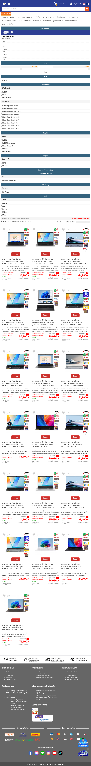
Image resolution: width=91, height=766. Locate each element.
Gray (5, 209)
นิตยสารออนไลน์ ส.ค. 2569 (44, 678)
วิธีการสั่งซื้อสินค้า (72, 672)
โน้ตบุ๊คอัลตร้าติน (20, 218)
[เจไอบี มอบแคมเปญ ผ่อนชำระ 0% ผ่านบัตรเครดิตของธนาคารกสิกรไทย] (27, 229)
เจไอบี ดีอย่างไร (11, 680)
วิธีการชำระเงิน (71, 676)
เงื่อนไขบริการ (61, 17)
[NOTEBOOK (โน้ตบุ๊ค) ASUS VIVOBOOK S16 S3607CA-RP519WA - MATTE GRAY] (75, 300)
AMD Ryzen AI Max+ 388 (12, 114)
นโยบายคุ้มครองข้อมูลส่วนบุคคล (46, 696)
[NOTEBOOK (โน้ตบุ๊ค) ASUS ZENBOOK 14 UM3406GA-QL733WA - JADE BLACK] (75, 422)
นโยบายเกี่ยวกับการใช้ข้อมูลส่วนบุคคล (45, 691)
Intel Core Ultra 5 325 (10, 123)
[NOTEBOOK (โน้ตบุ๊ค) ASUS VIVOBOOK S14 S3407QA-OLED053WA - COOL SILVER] (16, 544)
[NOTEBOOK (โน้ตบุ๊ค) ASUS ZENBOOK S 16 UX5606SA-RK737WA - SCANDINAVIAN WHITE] (75, 361)
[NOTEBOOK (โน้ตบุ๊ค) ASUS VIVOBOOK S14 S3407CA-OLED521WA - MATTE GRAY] (45, 239)
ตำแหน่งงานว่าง (41, 674)
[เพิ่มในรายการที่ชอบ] (4, 230)
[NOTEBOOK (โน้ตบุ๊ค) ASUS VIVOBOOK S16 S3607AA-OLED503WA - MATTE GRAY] (16, 300)
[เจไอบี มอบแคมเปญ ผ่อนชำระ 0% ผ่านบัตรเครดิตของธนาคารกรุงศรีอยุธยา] (27, 235)
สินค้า (7, 672)
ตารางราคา (50, 17)
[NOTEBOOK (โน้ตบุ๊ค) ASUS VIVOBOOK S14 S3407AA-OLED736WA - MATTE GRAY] (16, 239)
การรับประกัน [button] (73, 17)
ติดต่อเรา (9, 678)
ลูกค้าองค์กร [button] (57, 20)
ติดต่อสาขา (47, 20)
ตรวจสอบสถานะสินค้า (73, 674)
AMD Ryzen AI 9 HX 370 (12, 111)
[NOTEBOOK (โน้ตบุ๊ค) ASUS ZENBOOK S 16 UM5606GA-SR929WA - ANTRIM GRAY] (16, 605)
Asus (5, 80)
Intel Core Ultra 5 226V (11, 120)
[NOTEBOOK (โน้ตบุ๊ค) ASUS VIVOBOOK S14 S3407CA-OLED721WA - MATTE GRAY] (16, 422)
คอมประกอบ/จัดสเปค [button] (25, 17)
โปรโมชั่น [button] (39, 17)
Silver (5, 212)
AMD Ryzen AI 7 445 (10, 105)
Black (5, 203)
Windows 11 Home (10, 181)
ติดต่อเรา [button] (36, 20)
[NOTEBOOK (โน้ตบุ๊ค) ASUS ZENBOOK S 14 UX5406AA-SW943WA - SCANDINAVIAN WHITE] (45, 544)
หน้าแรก (5, 17)
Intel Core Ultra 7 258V (11, 128)
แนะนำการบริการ (25, 20)
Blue (4, 206)
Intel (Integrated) (9, 146)
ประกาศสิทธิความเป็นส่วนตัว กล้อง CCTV (46, 699)
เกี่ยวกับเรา (9, 676)
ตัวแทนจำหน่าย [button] (70, 20)
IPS (4, 163)
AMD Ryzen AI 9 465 (10, 108)
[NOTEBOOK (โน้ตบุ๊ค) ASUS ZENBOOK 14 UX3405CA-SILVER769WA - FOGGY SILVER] (75, 239)
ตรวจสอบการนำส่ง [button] (8, 20)
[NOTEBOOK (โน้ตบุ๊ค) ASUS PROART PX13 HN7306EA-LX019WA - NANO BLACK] (45, 422)
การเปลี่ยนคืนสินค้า (72, 678)
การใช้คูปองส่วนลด (72, 680)
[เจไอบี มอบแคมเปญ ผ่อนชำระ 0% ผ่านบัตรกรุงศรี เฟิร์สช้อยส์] (27, 238)
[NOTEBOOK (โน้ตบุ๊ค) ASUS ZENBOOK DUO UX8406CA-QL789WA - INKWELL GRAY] (45, 300)
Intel (4, 95)
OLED (5, 166)
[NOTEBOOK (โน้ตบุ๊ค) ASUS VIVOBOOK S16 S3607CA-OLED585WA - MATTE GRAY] (45, 361)
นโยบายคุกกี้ (40, 694)
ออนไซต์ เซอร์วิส (7, 24)
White (5, 215)
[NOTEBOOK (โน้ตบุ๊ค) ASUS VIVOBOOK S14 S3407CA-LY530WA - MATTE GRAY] (16, 361)
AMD (5, 92)
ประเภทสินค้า (45, 28)
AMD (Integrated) (9, 143)
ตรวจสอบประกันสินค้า (43, 676)
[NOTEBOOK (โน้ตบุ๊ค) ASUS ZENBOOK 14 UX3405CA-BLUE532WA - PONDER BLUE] (75, 483)
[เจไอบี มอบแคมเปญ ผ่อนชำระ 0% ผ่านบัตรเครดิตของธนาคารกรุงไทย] (27, 232)
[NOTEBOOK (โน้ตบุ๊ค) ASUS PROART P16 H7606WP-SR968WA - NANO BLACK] (75, 544)
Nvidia (5, 149)
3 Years (6, 192)
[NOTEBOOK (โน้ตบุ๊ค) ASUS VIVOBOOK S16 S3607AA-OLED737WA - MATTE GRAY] (16, 483)
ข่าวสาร (8, 674)
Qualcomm (7, 98)
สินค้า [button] (12, 17)
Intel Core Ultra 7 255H (11, 126)
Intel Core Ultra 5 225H (11, 117)
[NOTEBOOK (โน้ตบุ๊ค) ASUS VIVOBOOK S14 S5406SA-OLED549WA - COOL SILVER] (45, 483)
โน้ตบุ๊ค (13, 218)
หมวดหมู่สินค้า (78, 9)
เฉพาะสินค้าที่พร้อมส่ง (58, 222)
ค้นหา (45, 72)
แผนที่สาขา (39, 672)
